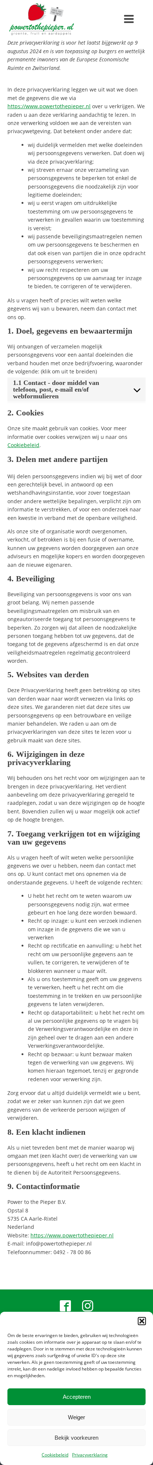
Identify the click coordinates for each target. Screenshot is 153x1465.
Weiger (76, 1417)
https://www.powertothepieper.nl (49, 106)
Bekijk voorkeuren (76, 1438)
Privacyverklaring (90, 1455)
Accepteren (77, 1397)
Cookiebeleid (55, 1455)
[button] (142, 1321)
